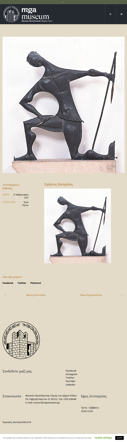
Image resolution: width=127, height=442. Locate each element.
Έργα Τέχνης (25, 203)
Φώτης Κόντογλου (36, 295)
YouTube (70, 381)
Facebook (7, 282)
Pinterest (35, 282)
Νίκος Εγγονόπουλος (91, 295)
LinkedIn (70, 384)
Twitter (21, 282)
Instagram (71, 374)
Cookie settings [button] (103, 437)
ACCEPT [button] (119, 438)
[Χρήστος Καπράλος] (63, 105)
